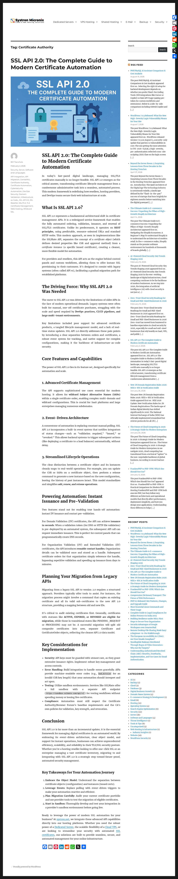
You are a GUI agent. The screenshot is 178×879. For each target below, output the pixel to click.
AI (131, 680)
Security (159, 22)
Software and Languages (141, 718)
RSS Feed (137, 65)
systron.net (63, 819)
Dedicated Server (64, 827)
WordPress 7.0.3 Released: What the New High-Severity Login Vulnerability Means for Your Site (148, 118)
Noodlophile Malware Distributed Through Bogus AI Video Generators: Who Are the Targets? (146, 645)
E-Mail (129, 22)
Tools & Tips (136, 723)
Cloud (132, 685)
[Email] (174, 23)
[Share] (174, 56)
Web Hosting (17, 209)
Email (132, 700)
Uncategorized (136, 726)
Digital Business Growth (141, 691)
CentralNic (25, 179)
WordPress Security (139, 738)
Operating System (138, 706)
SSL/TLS (22, 203)
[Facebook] (174, 17)
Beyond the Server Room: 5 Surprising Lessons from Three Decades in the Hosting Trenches (147, 166)
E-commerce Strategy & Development (147, 697)
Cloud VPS (110, 827)
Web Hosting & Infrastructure (143, 729)
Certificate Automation (21, 185)
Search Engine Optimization (142, 709)
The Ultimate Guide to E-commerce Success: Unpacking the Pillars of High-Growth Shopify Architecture (148, 211)
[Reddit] (174, 39)
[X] (174, 51)
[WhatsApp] (174, 45)
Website (134, 735)
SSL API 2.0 (24, 200)
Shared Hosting (110, 22)
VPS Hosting (87, 22)
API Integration (17, 176)
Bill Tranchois (17, 162)
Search (131, 46)
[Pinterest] (174, 28)
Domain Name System (140, 694)
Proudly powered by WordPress (27, 867)
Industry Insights (140, 732)
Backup (143, 22)
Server (22, 170)
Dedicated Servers (63, 22)
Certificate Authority (20, 182)
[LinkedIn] (174, 34)
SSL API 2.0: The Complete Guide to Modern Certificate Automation (61, 64)
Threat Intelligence (138, 721)
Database (134, 688)
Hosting (134, 703)
